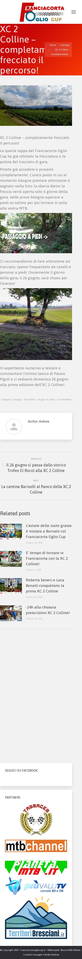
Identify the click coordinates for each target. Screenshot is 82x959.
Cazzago (16, 399)
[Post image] (11, 532)
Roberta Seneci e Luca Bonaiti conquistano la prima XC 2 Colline (45, 585)
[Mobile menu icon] (73, 12)
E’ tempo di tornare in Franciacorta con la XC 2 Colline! (47, 558)
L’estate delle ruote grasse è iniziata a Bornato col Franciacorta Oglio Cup (49, 531)
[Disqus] (36, 694)
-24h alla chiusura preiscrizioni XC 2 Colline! (48, 610)
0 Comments (64, 399)
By (29, 399)
